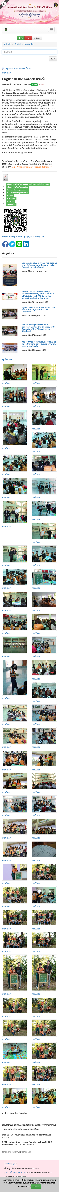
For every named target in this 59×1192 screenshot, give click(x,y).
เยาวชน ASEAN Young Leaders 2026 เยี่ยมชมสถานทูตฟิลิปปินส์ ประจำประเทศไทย (38, 309)
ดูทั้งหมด (7, 359)
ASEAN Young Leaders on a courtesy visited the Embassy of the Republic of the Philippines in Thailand (39, 328)
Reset (37, 38)
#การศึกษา (10, 201)
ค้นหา (53, 58)
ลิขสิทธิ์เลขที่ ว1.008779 (16, 1172)
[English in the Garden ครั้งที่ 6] (16, 68)
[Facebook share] (5, 244)
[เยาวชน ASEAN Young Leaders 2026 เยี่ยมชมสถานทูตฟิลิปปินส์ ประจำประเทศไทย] (9, 313)
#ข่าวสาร (10, 195)
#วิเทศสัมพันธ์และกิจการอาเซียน (17, 187)
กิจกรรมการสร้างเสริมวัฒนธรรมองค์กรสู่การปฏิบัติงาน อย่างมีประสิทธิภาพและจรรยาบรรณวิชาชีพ (39, 344)
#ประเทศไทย (11, 204)
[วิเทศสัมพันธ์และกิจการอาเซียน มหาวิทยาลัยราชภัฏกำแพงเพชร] (5, 29)
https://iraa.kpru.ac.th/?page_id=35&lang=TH (23, 236)
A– (29, 38)
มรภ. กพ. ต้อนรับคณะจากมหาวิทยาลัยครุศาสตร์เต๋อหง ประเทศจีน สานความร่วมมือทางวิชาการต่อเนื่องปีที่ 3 (39, 265)
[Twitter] (12, 244)
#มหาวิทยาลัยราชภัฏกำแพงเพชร (17, 190)
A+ (21, 38)
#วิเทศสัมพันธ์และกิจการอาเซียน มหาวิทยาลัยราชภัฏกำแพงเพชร (28, 184)
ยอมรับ (36, 1186)
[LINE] (19, 244)
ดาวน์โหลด (6, 72)
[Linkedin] (26, 244)
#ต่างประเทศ (11, 198)
